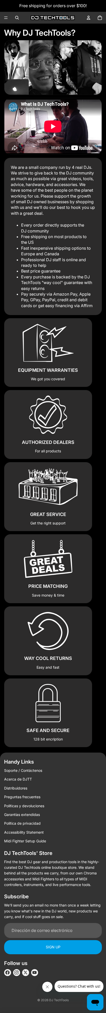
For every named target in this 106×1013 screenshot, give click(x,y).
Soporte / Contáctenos (23, 770)
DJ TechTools (59, 1000)
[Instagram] (16, 972)
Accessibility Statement (24, 832)
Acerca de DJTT (18, 779)
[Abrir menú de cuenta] (88, 17)
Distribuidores (15, 788)
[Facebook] (7, 972)
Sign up (53, 947)
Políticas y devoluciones (24, 806)
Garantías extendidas (22, 814)
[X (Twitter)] (25, 972)
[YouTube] (34, 972)
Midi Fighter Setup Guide (25, 841)
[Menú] (6, 18)
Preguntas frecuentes (22, 797)
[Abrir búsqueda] (17, 17)
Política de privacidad (22, 823)
